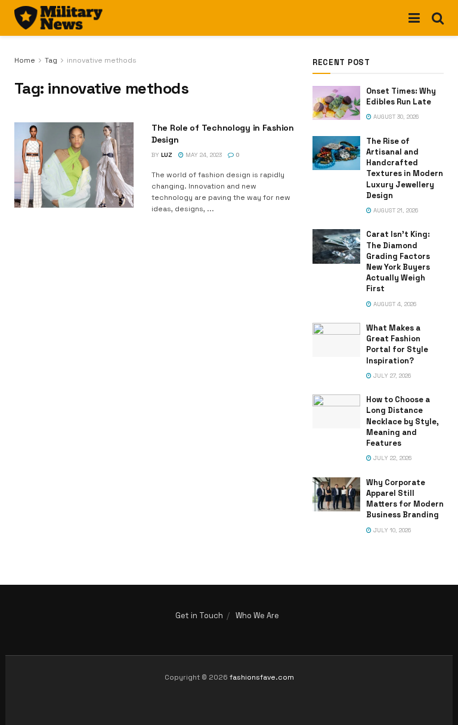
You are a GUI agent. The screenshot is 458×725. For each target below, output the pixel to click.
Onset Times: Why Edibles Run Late (401, 96)
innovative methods (102, 60)
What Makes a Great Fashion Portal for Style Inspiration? (397, 344)
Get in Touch (199, 615)
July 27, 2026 (391, 376)
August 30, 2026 (395, 117)
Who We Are (257, 615)
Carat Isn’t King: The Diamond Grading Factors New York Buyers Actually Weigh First (398, 261)
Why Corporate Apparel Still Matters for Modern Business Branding (405, 498)
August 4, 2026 (394, 304)
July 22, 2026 (391, 458)
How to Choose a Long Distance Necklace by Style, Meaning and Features (402, 421)
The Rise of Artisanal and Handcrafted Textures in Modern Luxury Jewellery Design (404, 168)
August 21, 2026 (395, 210)
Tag (51, 60)
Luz (166, 155)
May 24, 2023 (203, 155)
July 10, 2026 (391, 530)
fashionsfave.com (262, 677)
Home (24, 60)
